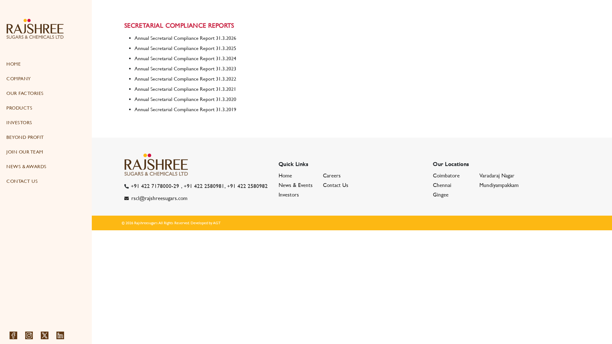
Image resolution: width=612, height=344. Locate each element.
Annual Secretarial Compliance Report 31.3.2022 (185, 79)
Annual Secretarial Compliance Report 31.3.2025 (185, 48)
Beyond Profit (25, 137)
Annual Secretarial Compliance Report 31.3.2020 (185, 99)
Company (18, 78)
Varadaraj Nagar (496, 175)
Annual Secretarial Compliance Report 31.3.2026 (185, 38)
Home (13, 64)
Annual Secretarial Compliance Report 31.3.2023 (185, 69)
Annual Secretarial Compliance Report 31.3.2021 (185, 89)
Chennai (442, 185)
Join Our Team (24, 151)
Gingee (440, 194)
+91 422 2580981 (204, 186)
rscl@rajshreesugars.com (159, 198)
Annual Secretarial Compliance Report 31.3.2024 (185, 58)
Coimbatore (446, 175)
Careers (332, 175)
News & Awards (26, 166)
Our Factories (25, 93)
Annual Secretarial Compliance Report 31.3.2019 (185, 109)
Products (19, 108)
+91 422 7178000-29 (155, 186)
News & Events (296, 185)
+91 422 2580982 (247, 186)
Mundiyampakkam (499, 185)
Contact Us (22, 181)
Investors (19, 122)
